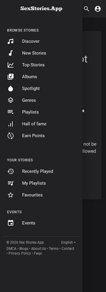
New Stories (34, 53)
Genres (29, 100)
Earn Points (33, 135)
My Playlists (34, 183)
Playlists (30, 112)
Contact (68, 249)
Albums (29, 76)
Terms (54, 249)
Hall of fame (34, 124)
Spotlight (31, 88)
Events (28, 223)
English (67, 242)
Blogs (23, 249)
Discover (30, 41)
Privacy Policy (20, 253)
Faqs (38, 253)
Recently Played (37, 171)
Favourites (32, 195)
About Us (38, 249)
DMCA (11, 249)
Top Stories (33, 65)
